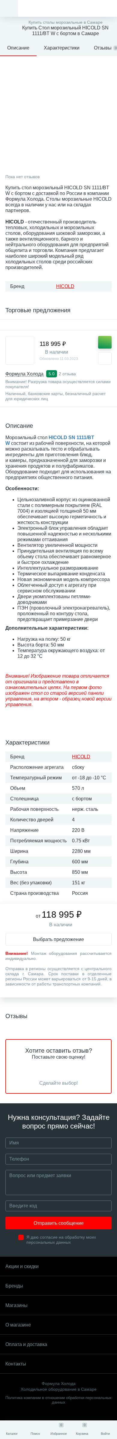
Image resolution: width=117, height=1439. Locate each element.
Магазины (16, 1305)
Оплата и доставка (26, 1344)
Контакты (15, 1363)
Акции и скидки (22, 1266)
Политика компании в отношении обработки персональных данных (58, 1400)
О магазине (18, 1324)
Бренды (14, 1285)
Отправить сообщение (59, 1223)
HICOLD (65, 286)
